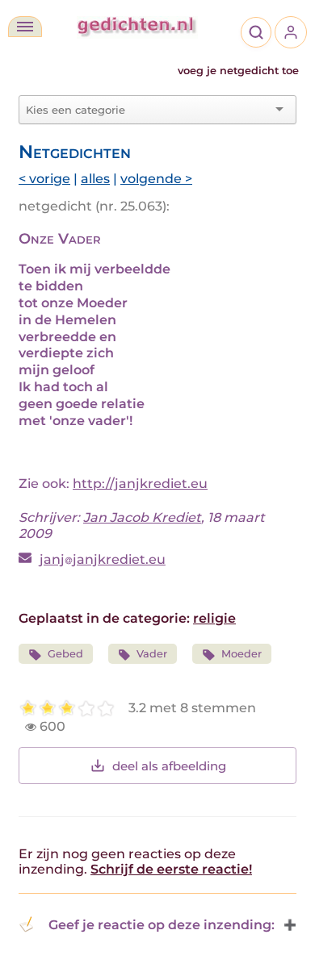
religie (214, 618)
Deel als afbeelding (169, 766)
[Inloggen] (291, 32)
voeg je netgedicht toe (238, 71)
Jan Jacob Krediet (142, 517)
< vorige (44, 178)
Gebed (65, 654)
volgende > (156, 178)
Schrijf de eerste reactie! (171, 869)
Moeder (241, 654)
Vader (151, 654)
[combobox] (148, 109)
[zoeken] (256, 32)
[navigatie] (25, 26)
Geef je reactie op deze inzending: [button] (161, 924)
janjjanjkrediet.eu (103, 559)
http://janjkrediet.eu (140, 483)
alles (95, 178)
